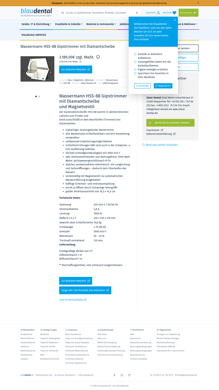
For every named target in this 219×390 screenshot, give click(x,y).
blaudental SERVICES (34, 34)
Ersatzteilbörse (28, 342)
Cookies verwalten (138, 359)
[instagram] (122, 374)
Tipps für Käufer (47, 346)
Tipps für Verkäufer (49, 350)
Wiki (42, 355)
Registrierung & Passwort (77, 342)
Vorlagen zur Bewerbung (168, 334)
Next (51, 73)
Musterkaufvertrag (165, 342)
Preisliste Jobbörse (74, 359)
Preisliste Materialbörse (76, 350)
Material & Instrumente (100, 24)
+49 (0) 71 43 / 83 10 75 (163, 375)
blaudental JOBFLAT (166, 346)
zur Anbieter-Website (74, 69)
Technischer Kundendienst (110, 355)
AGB (132, 334)
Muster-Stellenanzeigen (168, 338)
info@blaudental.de (187, 375)
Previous (24, 73)
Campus (24, 359)
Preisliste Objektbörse (76, 363)
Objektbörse (26, 355)
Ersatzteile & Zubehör (68, 24)
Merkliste (44, 334)
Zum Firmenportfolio (71, 299)
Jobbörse (125, 24)
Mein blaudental (73, 334)
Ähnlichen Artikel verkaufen (162, 144)
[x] (129, 374)
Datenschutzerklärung (159, 133)
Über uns (101, 338)
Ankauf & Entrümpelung (108, 346)
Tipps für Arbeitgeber (50, 338)
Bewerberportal (28, 350)
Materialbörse (27, 338)
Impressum (153, 130)
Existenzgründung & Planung (111, 350)
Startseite (102, 334)
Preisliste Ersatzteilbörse (77, 355)
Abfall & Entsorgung (106, 342)
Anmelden (144, 85)
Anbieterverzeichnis (49, 359)
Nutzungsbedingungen (141, 346)
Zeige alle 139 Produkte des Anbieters (83, 290)
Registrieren (164, 85)
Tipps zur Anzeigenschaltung (79, 338)
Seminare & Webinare (182, 24)
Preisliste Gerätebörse (75, 346)
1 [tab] (36, 95)
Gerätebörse (26, 334)
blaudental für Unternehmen (170, 350)
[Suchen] (136, 13)
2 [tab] (39, 95)
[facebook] (114, 374)
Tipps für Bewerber (49, 342)
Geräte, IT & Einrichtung (35, 24)
